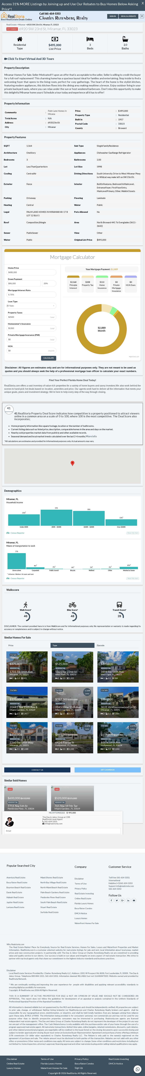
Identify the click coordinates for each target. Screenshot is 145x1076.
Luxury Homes (81, 918)
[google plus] (122, 900)
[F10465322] (9, 821)
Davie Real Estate (14, 892)
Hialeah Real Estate (15, 897)
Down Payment (15, 279)
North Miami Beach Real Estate (54, 887)
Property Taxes (15, 312)
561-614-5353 (50, 821)
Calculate (48, 358)
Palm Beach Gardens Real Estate (54, 892)
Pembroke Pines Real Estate (53, 897)
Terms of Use (81, 883)
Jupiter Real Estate (15, 902)
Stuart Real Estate (48, 907)
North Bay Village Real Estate (53, 882)
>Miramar (21, 24)
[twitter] (116, 900)
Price (10, 645)
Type (55, 645)
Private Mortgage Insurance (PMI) (24, 335)
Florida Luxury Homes (84, 903)
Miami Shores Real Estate (51, 877)
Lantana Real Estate (15, 907)
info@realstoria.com (53, 823)
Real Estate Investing (84, 893)
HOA (10, 346)
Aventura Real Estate (16, 877)
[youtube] (133, 900)
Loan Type (12, 301)
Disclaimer (79, 878)
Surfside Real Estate (49, 912)
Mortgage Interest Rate (19, 290)
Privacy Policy (81, 888)
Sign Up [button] (79, 1068)
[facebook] (111, 900)
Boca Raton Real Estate (17, 882)
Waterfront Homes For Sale (87, 923)
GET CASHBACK (108, 770)
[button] (112, 16)
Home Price (13, 268)
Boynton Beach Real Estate (19, 887)
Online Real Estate (83, 898)
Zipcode (100, 645)
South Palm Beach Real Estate (53, 902)
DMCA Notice (81, 913)
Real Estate (11, 24)
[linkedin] (128, 900)
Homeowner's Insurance (19, 324)
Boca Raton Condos (83, 908)
